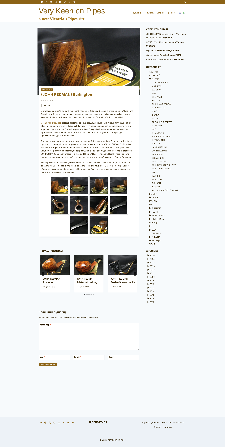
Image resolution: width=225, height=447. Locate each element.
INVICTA (156, 143)
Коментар (45, 325)
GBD (154, 129)
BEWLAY (156, 100)
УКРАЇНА (156, 237)
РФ (150, 226)
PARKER (156, 176)
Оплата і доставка (163, 427)
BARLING (156, 90)
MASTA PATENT (159, 161)
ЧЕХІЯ (152, 244)
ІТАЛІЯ (155, 212)
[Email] (42, 2)
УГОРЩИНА (155, 233)
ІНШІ (151, 204)
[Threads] (69, 2)
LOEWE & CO (158, 158)
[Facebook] (46, 2)
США (154, 230)
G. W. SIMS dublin (175, 59)
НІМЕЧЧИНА (158, 219)
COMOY (155, 115)
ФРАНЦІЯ (156, 240)
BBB (154, 93)
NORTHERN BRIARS (161, 169)
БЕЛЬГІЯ (153, 194)
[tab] (84, 294)
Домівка (137, 13)
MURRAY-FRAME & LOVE (164, 165)
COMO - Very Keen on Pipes (159, 42)
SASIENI (156, 186)
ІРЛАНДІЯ (156, 208)
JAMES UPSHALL (160, 147)
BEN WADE (157, 97)
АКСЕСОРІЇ (154, 75)
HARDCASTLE (158, 140)
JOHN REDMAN (47, 89)
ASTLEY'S (156, 86)
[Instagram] (56, 2)
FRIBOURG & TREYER (162, 122)
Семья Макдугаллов (51, 123)
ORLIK (155, 172)
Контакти (166, 422)
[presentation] (55, 265)
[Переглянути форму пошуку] (185, 2)
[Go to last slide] (43, 274)
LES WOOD (157, 154)
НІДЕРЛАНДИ (158, 215)
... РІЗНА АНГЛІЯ (160, 82)
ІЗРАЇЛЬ (153, 201)
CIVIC (154, 111)
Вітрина (161, 13)
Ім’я (42, 357)
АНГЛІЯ (155, 79)
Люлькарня (149, 13)
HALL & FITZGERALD (162, 136)
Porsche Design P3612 (168, 50)
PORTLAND (157, 179)
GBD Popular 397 (166, 37)
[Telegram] (65, 2)
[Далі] (135, 274)
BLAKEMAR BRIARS (161, 104)
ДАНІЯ (155, 197)
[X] (51, 2)
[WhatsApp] (74, 2)
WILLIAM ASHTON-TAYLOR (165, 190)
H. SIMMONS (158, 133)
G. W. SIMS (157, 125)
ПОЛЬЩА (153, 222)
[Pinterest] (60, 2)
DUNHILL (156, 118)
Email (77, 357)
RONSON (156, 183)
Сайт (111, 357)
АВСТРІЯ (153, 72)
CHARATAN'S (158, 108)
